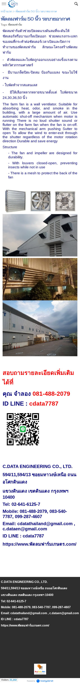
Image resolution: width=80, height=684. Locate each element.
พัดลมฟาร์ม (15, 24)
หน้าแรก (6, 11)
